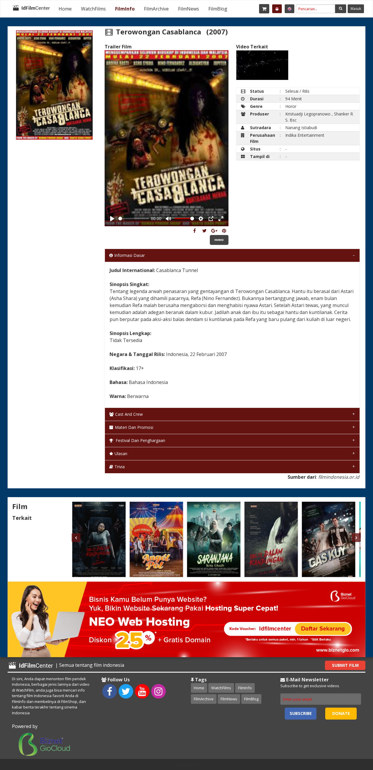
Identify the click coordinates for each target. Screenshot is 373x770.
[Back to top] (354, 733)
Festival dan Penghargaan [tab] (140, 440)
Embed (219, 240)
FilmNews (188, 9)
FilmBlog (217, 9)
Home (65, 9)
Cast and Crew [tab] (129, 414)
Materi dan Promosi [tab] (134, 427)
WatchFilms (93, 9)
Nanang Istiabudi (301, 127)
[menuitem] (65, 8)
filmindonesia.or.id (338, 477)
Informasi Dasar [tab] (129, 255)
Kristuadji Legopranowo (307, 114)
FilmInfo (125, 9)
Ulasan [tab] (121, 453)
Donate (341, 713)
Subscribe (301, 713)
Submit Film (345, 665)
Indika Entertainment (304, 135)
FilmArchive (156, 9)
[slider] (133, 218)
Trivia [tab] (120, 466)
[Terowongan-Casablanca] (194, 230)
